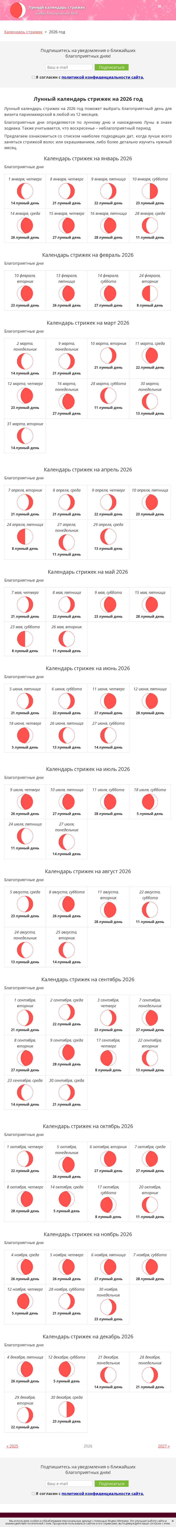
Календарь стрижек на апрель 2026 (88, 469)
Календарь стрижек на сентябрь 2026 (88, 979)
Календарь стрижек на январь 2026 (88, 158)
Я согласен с (89, 77)
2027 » (164, 1446)
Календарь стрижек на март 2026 (88, 322)
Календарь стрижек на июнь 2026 (88, 668)
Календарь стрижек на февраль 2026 (88, 254)
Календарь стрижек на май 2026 (88, 571)
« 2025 (12, 1446)
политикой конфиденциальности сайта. (103, 77)
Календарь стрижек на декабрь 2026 (88, 1336)
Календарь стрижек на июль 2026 (88, 768)
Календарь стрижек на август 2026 (88, 871)
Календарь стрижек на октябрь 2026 (88, 1126)
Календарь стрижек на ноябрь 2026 (88, 1234)
